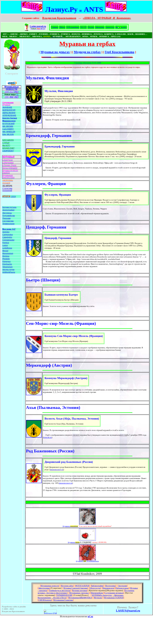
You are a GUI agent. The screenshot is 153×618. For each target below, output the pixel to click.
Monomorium (7, 253)
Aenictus (5, 232)
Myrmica (5, 256)
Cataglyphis (7, 237)
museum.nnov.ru (56, 469)
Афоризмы (99, 27)
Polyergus (6, 261)
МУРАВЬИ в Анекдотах (102, 595)
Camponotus (7, 235)
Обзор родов (95, 588)
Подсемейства (8, 216)
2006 (7, 92)
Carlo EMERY (8, 129)
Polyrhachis (7, 264)
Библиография (97, 586)
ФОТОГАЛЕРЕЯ (82, 586)
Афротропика (44, 588)
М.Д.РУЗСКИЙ (8, 124)
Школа (62, 27)
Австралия (122, 586)
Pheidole (6, 259)
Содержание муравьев (114, 593)
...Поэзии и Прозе (59, 597)
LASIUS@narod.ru (128, 610)
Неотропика (110, 586)
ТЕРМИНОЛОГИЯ (64, 595)
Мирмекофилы (97, 593)
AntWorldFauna (8, 272)
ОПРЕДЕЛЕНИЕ (9, 115)
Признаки (6, 218)
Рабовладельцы (122, 588)
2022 (11, 92)
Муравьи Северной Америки (75, 588)
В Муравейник (72, 27)
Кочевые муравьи (79, 590)
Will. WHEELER (8, 132)
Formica (5, 243)
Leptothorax (7, 248)
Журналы (98, 597)
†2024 (13, 196)
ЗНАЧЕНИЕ (7, 107)
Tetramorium (7, 267)
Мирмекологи (108, 588)
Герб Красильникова (119, 52)
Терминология (8, 224)
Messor (5, 251)
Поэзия (91, 27)
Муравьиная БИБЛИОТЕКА (80, 597)
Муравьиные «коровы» (79, 593)
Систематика (8, 221)
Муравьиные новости (50, 586)
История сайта (67, 586)
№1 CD (83, 27)
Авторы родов (8, 270)
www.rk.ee (47, 437)
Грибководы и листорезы (59, 590)
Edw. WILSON (8, 134)
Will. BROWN (7, 126)
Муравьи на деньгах (55, 52)
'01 (17, 94)
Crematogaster (8, 240)
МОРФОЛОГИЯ (8, 110)
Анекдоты (110, 27)
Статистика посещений (7, 189)
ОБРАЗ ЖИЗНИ (8, 113)
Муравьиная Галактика (63, 600)
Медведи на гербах (87, 52)
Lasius (5, 245)
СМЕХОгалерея (44, 600)
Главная (54, 27)
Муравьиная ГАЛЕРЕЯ (113, 597)
